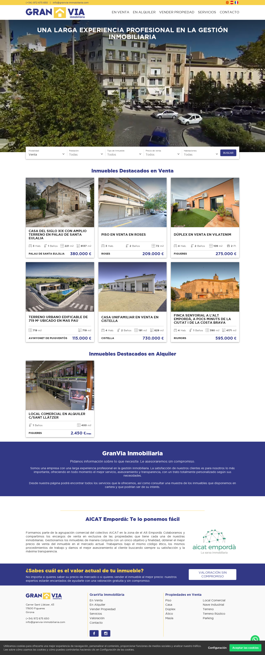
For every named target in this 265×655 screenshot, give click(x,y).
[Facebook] (94, 633)
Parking (208, 618)
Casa (168, 604)
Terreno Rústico (214, 613)
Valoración (97, 618)
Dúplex (170, 609)
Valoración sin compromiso (213, 574)
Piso (168, 600)
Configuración (217, 647)
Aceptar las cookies (245, 647)
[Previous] (4, 86)
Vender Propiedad (176, 12)
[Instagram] (105, 633)
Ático (169, 613)
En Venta (120, 12)
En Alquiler (144, 12)
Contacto (229, 12)
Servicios (207, 12)
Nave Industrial (213, 604)
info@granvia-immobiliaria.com (71, 2)
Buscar (228, 152)
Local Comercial (214, 600)
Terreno (208, 609)
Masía (169, 618)
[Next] (261, 86)
